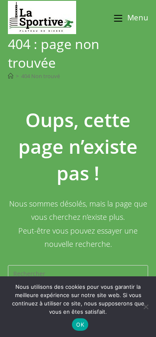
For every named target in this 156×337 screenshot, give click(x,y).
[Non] (145, 307)
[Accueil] (10, 76)
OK (80, 324)
